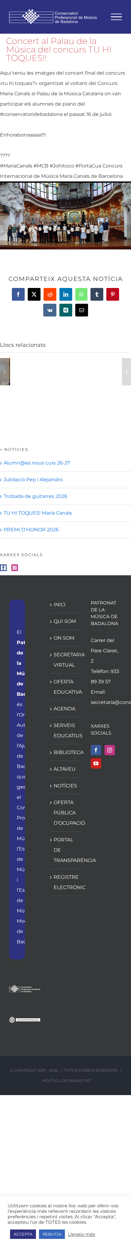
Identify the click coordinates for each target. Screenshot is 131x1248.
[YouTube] (96, 763)
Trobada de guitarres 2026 (35, 496)
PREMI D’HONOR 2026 (31, 530)
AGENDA (64, 709)
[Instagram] (14, 567)
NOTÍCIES (65, 786)
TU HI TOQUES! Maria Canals (38, 513)
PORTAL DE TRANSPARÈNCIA (66, 850)
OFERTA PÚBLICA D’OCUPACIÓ (66, 813)
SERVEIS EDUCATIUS (66, 730)
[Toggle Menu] (116, 17)
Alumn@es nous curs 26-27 (37, 463)
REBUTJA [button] (52, 1234)
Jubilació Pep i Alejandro (33, 479)
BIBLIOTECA (66, 752)
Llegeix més (81, 1234)
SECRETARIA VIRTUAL (66, 660)
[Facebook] (3, 567)
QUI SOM (65, 621)
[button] (4, 371)
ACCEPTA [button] (23, 1234)
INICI (60, 604)
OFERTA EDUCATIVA (66, 687)
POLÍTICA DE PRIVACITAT (67, 1080)
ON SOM (64, 638)
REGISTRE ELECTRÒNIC (66, 882)
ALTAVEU (65, 769)
